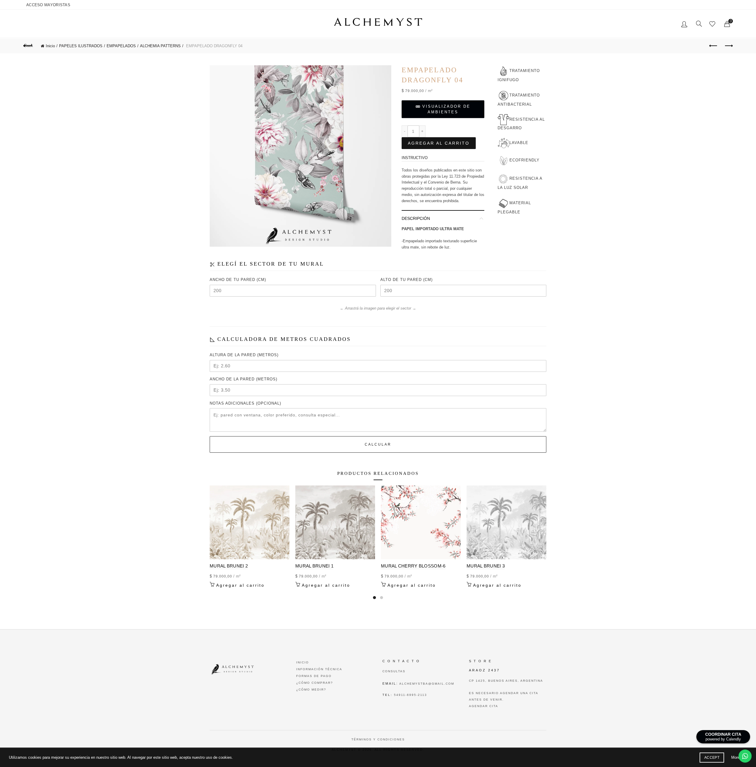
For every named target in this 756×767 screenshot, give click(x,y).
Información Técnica (319, 669)
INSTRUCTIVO (415, 158)
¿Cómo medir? (311, 689)
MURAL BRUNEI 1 (314, 565)
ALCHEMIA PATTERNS (160, 46)
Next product (728, 46)
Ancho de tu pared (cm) (238, 279)
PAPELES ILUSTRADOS (80, 46)
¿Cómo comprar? (314, 682)
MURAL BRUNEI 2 (229, 565)
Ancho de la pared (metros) (243, 379)
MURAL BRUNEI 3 (486, 565)
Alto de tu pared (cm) (406, 279)
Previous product (713, 46)
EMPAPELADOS (121, 46)
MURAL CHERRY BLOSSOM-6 (413, 565)
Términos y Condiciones (378, 739)
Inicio (50, 46)
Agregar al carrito (439, 143)
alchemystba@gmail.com (426, 683)
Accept (711, 757)
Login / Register (685, 23)
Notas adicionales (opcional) (245, 403)
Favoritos (712, 23)
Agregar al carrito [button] (240, 585)
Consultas (393, 671)
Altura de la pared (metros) (244, 355)
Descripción (416, 218)
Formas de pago (314, 676)
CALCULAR (378, 444)
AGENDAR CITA (483, 706)
